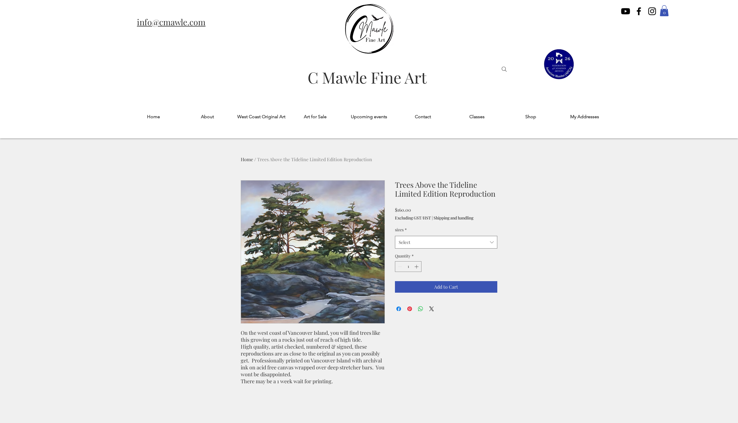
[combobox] (446, 242)
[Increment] (417, 267)
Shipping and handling (453, 218)
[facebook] (639, 11)
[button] (664, 10)
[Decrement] (399, 267)
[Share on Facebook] (398, 308)
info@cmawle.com (171, 21)
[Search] (504, 69)
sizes (401, 229)
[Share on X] (431, 308)
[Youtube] (625, 11)
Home (247, 159)
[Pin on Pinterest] (409, 308)
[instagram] (652, 11)
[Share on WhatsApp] (420, 308)
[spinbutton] (408, 267)
